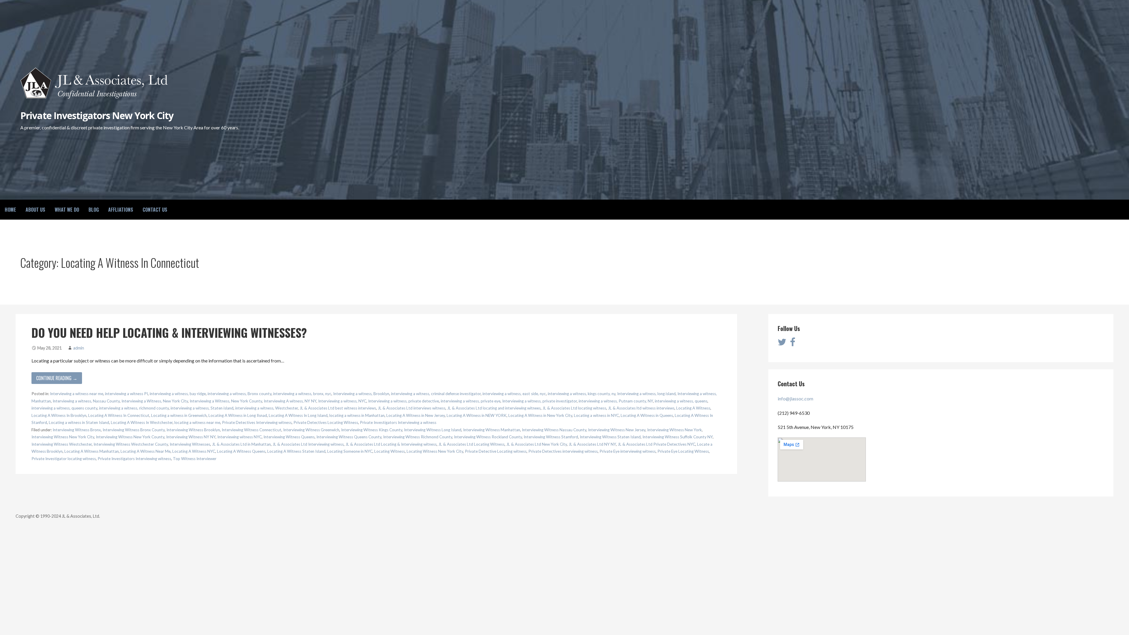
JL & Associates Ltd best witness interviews (338, 408)
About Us (35, 209)
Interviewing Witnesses (190, 444)
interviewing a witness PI (126, 393)
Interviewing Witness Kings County (371, 429)
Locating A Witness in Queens (647, 415)
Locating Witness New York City (435, 451)
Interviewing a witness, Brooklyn (361, 393)
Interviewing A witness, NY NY (290, 401)
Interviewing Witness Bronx (77, 429)
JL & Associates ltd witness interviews (641, 408)
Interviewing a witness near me (76, 393)
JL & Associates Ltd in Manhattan (241, 444)
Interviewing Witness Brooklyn (193, 429)
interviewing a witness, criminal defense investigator (436, 393)
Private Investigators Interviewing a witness (398, 422)
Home (10, 209)
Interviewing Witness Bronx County (134, 429)
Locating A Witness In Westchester (142, 422)
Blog (93, 209)
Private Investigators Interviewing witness (134, 458)
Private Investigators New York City (96, 115)
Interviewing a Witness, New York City (154, 401)
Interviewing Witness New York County (130, 437)
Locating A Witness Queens (241, 451)
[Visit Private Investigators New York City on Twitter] (782, 343)
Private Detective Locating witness (496, 451)
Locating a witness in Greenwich (179, 415)
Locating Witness (389, 451)
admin (78, 347)
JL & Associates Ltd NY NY (592, 444)
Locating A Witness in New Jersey (415, 415)
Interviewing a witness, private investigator (539, 401)
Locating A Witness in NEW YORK (477, 415)
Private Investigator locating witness (63, 458)
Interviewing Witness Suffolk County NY (677, 437)
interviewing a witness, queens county (64, 408)
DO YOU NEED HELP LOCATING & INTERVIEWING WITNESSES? (169, 332)
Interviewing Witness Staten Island (610, 437)
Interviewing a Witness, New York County (226, 401)
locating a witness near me (197, 422)
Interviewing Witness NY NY (191, 437)
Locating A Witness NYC (193, 451)
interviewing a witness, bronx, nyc (302, 393)
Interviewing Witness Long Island (432, 429)
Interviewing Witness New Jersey (616, 429)
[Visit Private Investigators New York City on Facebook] (792, 343)
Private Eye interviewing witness (627, 451)
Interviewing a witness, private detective (403, 401)
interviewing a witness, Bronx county (239, 393)
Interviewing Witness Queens (289, 437)
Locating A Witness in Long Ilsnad (237, 415)
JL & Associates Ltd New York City (536, 444)
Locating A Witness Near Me (146, 451)
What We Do (67, 209)
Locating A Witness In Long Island (298, 415)
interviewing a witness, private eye (470, 401)
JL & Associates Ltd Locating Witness (471, 444)
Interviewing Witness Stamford (551, 437)
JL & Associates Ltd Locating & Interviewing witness (391, 444)
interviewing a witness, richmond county (134, 408)
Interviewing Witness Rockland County (488, 437)
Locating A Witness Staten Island (296, 451)
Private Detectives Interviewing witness (257, 422)
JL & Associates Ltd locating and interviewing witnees (494, 408)
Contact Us (155, 209)
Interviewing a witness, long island (646, 393)
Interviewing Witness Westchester (61, 444)
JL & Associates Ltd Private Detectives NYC (656, 444)
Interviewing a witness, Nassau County (86, 401)
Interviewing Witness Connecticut (251, 429)
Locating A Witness (693, 408)
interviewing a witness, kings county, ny (581, 393)
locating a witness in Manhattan (357, 415)
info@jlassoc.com (795, 398)
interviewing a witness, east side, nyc (514, 393)
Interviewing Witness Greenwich (311, 429)
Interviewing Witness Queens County (348, 437)
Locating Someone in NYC (350, 451)
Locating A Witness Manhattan (91, 451)
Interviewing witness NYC (239, 437)
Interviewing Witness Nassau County (554, 429)
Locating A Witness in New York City (540, 415)
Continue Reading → (56, 378)
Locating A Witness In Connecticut (118, 415)
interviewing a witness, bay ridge (178, 393)
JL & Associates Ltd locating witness (574, 408)
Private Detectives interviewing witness (563, 451)
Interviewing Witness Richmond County (417, 437)
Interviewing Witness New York (674, 429)
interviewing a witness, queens (681, 401)
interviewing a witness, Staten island (202, 408)
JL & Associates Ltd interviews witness (411, 408)
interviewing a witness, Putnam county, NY (616, 401)
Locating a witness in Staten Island (79, 422)
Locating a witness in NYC (596, 415)
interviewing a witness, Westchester (266, 408)
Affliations (120, 209)
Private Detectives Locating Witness (325, 422)
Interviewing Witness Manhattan (491, 429)
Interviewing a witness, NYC (342, 401)
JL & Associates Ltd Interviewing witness (308, 444)
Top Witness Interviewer (194, 458)
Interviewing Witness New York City (62, 437)
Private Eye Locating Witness (683, 451)
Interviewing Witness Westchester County (130, 444)
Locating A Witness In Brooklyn (58, 415)
